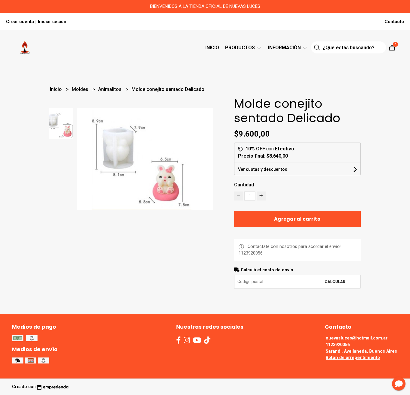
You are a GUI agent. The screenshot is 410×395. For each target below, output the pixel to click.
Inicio (212, 47)
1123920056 (338, 344)
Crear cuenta (20, 21)
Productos (240, 47)
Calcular (334, 281)
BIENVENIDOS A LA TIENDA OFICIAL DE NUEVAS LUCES (205, 6)
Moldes (80, 89)
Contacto (394, 21)
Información (285, 47)
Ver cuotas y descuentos (262, 169)
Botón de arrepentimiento (353, 357)
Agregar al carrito (297, 219)
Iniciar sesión (52, 21)
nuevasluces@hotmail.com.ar (356, 338)
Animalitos (110, 89)
